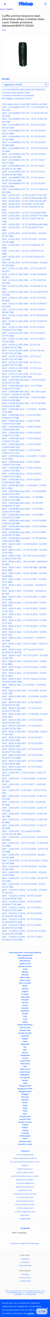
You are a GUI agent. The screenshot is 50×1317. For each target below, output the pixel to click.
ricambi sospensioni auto (25, 1212)
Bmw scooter (25, 983)
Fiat (25, 1016)
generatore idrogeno (25, 1180)
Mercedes (25, 1064)
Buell (25, 986)
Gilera (25, 1022)
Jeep (25, 1041)
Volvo (25, 1138)
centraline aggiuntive (25, 1183)
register (9, 9)
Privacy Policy (25, 1278)
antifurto (25, 1165)
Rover (25, 1102)
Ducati (25, 1014)
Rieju (25, 1105)
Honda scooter (25, 1033)
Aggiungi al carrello (13, 85)
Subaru (25, 1127)
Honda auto (25, 1027)
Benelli (25, 972)
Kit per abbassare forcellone (25, 1158)
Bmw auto (25, 977)
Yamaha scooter (25, 1144)
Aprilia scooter (25, 966)
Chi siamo (25, 1274)
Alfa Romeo (25, 961)
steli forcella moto (25, 1169)
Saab (25, 1108)
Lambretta (25, 1055)
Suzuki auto (25, 1116)
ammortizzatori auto (25, 1197)
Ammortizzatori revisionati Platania (25, 952)
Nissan (25, 1080)
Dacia (25, 1005)
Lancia (25, 1058)
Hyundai (25, 1036)
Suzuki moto (25, 1119)
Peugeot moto (25, 1091)
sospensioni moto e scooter (25, 1194)
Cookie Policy (25, 1281)
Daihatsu (25, 1011)
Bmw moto (25, 980)
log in (3, 9)
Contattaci (25, 1262)
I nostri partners (25, 1265)
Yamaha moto (25, 1141)
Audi (25, 969)
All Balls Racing (25, 958)
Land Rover (25, 1061)
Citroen (25, 1002)
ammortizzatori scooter (25, 1204)
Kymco (25, 1052)
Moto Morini (25, 1072)
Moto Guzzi (25, 1069)
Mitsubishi (25, 1075)
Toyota (25, 1130)
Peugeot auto (25, 1086)
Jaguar (25, 1039)
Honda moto (25, 1030)
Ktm (25, 1050)
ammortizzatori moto (25, 1201)
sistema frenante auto (25, 1187)
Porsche (25, 1097)
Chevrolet (25, 997)
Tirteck (25, 1125)
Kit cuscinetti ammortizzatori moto (25, 1162)
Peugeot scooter (25, 1089)
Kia (25, 1047)
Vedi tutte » (25, 1215)
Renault (25, 1100)
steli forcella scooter (25, 1172)
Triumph (25, 1133)
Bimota (25, 975)
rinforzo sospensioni (25, 1208)
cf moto (25, 994)
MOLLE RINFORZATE (25, 1155)
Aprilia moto (25, 964)
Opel (25, 1083)
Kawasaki (25, 1044)
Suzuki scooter (25, 1122)
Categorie (25, 1259)
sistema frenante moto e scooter (25, 1176)
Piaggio (25, 1094)
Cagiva (25, 991)
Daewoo (25, 1008)
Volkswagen (25, 1136)
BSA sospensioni (25, 955)
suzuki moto (25, 1219)
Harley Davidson (25, 1025)
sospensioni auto (25, 1190)
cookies (30, 1313)
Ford (25, 1019)
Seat (25, 1111)
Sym (25, 1114)
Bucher (25, 989)
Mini (25, 1066)
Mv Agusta (25, 1077)
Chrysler (25, 1000)
